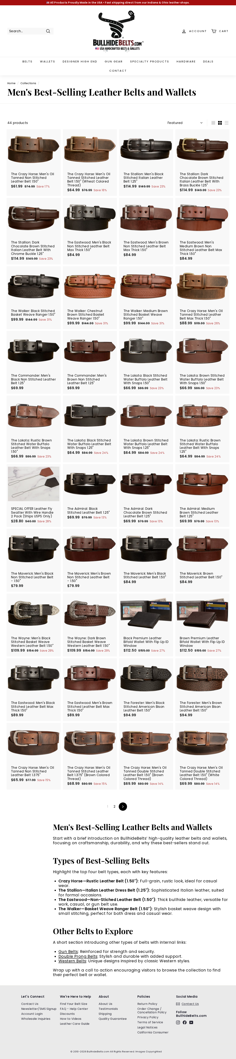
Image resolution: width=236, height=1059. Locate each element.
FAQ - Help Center (74, 1009)
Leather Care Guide (75, 1024)
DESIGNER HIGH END (80, 61)
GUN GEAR (114, 61)
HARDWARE (186, 61)
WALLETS (47, 61)
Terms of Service (150, 1022)
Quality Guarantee (113, 1019)
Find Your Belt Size (73, 1004)
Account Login (32, 1014)
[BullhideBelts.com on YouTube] (191, 1022)
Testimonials (108, 1009)
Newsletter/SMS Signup (39, 1009)
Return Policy (147, 1004)
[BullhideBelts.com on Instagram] (178, 1022)
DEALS (208, 61)
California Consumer (153, 1032)
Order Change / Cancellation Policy (151, 1010)
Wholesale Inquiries (35, 1019)
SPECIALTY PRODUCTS (149, 61)
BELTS (27, 61)
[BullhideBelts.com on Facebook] (185, 1022)
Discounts (67, 1014)
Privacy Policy (147, 1017)
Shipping (105, 1014)
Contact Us (29, 1004)
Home (11, 83)
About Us (105, 1004)
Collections (28, 83)
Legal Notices (147, 1027)
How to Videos (70, 1019)
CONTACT (118, 71)
